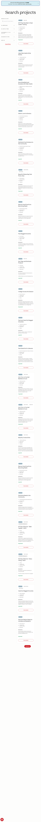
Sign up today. (29, 4)
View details (25, 43)
